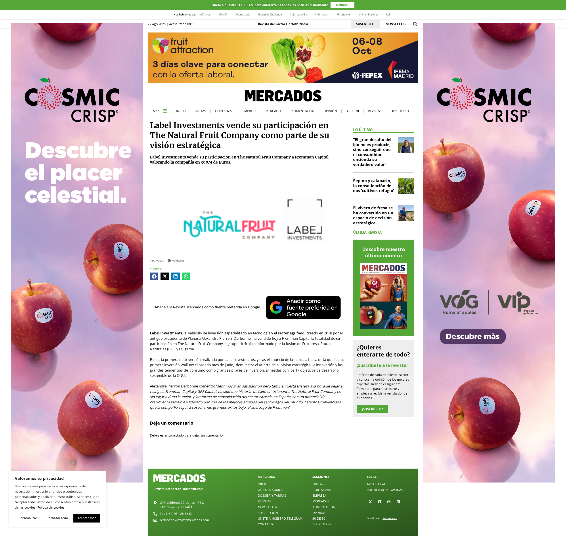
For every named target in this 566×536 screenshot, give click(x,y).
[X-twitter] (370, 501)
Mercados (274, 111)
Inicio (181, 111)
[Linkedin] (398, 501)
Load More (283, 458)
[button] (415, 24)
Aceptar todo (86, 518)
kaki (388, 14)
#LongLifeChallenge (269, 14)
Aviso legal (376, 484)
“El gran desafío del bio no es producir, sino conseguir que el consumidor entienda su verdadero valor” (372, 152)
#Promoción (343, 14)
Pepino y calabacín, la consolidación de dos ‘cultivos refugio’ (373, 185)
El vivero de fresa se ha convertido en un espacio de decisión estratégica (373, 215)
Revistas (375, 111)
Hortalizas (224, 111)
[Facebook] (379, 501)
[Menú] (165, 111)
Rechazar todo (57, 518)
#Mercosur (322, 14)
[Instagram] (388, 501)
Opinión (330, 111)
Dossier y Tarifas (272, 495)
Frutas (200, 111)
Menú (157, 111)
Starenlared (389, 518)
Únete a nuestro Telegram (280, 518)
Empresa (249, 111)
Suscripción (268, 513)
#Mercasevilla (298, 14)
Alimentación (303, 111)
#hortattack (242, 14)
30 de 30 (352, 111)
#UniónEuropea (369, 14)
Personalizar (28, 518)
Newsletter (267, 507)
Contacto (266, 524)
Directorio (400, 111)
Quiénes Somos (270, 490)
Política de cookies (50, 507)
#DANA (223, 14)
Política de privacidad (385, 490)
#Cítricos (204, 14)
